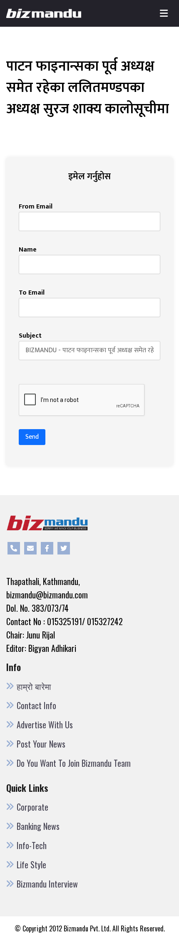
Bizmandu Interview (47, 883)
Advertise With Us (45, 724)
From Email (35, 207)
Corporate (32, 807)
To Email (32, 293)
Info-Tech (32, 845)
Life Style (31, 864)
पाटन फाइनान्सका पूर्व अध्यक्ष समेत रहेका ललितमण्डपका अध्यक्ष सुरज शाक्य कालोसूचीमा (87, 88)
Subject (30, 336)
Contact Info (36, 705)
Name (28, 250)
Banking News (38, 826)
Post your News (41, 744)
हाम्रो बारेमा (34, 686)
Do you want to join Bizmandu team (74, 763)
